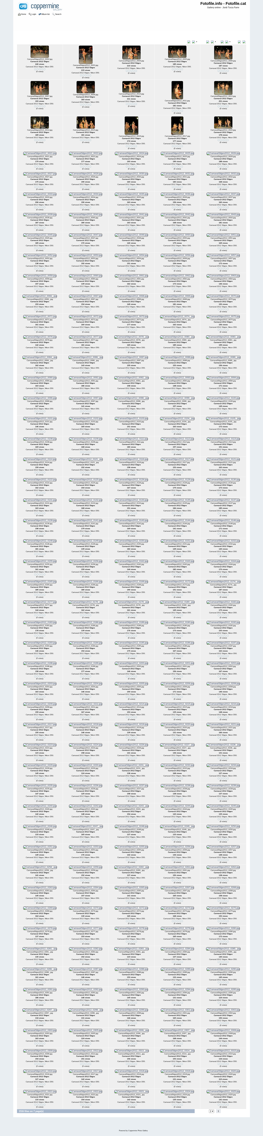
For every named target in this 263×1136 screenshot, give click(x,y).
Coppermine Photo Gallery (138, 1131)
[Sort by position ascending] (240, 41)
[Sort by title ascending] (189, 41)
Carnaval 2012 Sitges (65, 34)
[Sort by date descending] (227, 41)
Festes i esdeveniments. (40, 34)
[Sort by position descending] (244, 41)
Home (23, 34)
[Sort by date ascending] (223, 41)
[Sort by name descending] (213, 41)
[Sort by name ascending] (208, 41)
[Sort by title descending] (194, 41)
